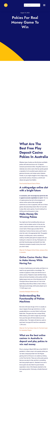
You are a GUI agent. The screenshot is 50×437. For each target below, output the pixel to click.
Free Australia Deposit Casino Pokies (29, 183)
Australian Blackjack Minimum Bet (28, 291)
